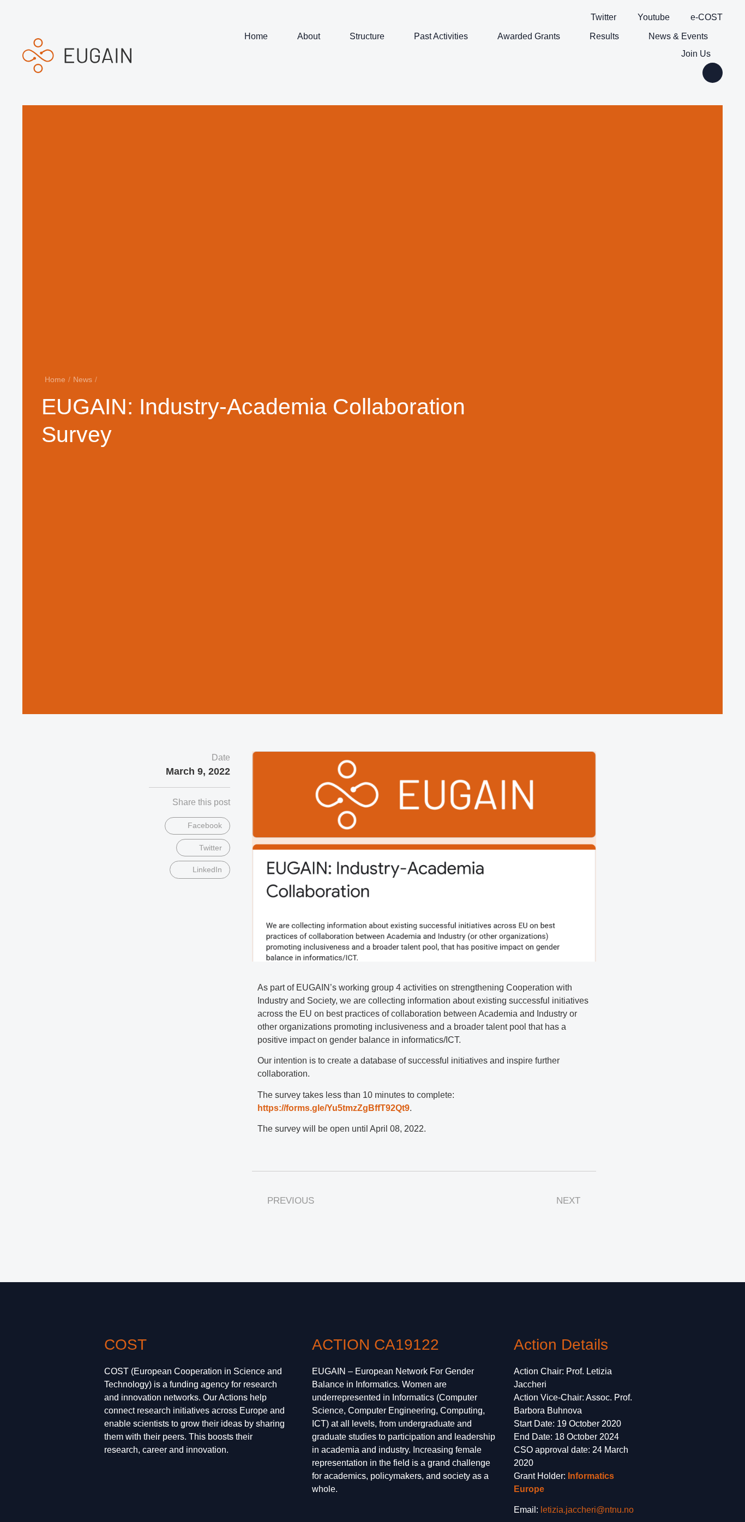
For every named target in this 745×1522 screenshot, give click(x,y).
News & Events (678, 36)
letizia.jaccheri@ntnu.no (587, 1509)
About (308, 36)
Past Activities (441, 36)
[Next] (687, 410)
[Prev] (662, 410)
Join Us (696, 53)
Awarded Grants (528, 36)
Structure (367, 36)
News (82, 379)
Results (604, 36)
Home (256, 36)
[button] (712, 73)
